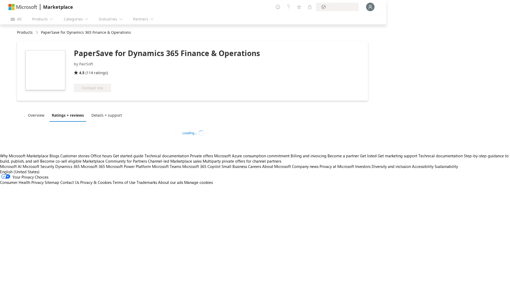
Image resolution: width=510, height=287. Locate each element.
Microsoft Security (38, 166)
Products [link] (25, 32)
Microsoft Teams (166, 166)
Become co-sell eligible (61, 161)
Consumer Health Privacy (22, 182)
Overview (36, 115)
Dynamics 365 (67, 166)
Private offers (201, 155)
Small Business (234, 166)
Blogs (54, 155)
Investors (363, 166)
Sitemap (52, 182)
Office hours (101, 155)
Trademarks (147, 182)
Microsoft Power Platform (128, 166)
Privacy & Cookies (96, 182)
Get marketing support (397, 155)
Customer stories (75, 155)
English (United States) (20, 171)
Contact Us (69, 182)
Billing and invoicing (308, 155)
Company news (305, 166)
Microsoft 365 (93, 166)
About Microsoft (276, 166)
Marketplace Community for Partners (115, 161)
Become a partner (343, 155)
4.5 (81, 72)
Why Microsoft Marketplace (24, 155)
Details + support (106, 115)
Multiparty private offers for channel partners (242, 161)
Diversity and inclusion (391, 166)
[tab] (37, 115)
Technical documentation (166, 155)
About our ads (170, 182)
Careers (254, 166)
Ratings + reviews (68, 115)
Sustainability (446, 166)
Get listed (368, 155)
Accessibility (423, 166)
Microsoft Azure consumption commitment (252, 155)
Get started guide (128, 155)
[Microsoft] (22, 7)
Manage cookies (198, 182)
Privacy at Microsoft (337, 166)
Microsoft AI (11, 166)
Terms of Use (124, 182)
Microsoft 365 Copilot (201, 166)
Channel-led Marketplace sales (175, 161)
